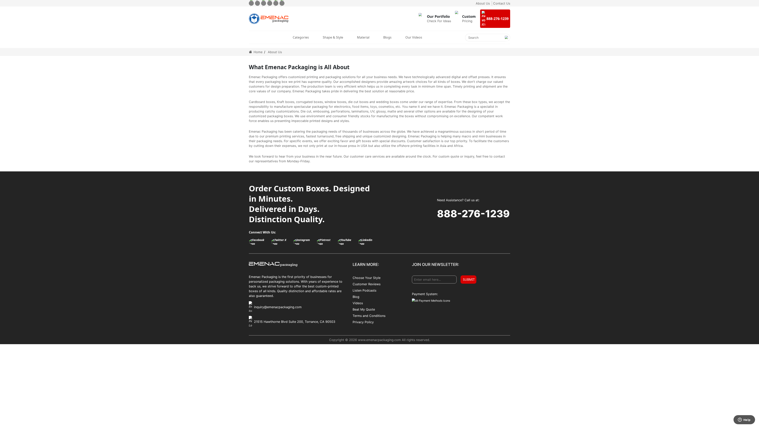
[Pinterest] (269, 3)
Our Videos (413, 37)
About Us (483, 3)
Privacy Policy (363, 322)
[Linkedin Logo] (367, 241)
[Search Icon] (506, 41)
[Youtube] (275, 3)
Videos (358, 303)
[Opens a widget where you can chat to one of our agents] (744, 420)
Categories (301, 37)
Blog (356, 297)
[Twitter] (257, 3)
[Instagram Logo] (304, 241)
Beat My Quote (364, 309)
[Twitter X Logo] (281, 241)
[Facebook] (251, 3)
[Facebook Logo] (259, 241)
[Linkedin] (281, 3)
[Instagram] (263, 3)
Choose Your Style (366, 278)
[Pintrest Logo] (326, 241)
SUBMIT (469, 279)
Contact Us (501, 3)
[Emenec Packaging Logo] (268, 18)
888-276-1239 (473, 214)
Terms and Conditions (369, 316)
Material (363, 37)
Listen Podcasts (364, 290)
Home (257, 52)
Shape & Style (333, 37)
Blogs (387, 37)
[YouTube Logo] (347, 241)
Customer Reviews (366, 284)
